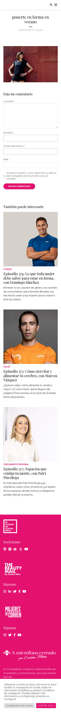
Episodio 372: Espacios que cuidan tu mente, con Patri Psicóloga (25, 473)
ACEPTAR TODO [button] (46, 705)
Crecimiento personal (16, 464)
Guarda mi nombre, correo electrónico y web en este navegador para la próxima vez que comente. (31, 176)
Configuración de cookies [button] (19, 705)
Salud (6, 366)
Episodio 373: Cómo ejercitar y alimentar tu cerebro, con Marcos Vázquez (30, 375)
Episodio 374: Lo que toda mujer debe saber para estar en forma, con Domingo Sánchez (29, 278)
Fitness (7, 269)
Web (5, 159)
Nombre (8, 132)
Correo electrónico (14, 146)
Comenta (8, 101)
